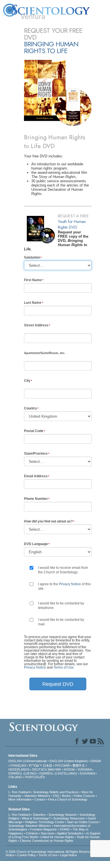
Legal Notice (68, 855)
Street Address (36, 325)
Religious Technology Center (44, 822)
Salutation (32, 257)
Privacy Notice (70, 584)
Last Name (32, 302)
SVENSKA (84, 769)
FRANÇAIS (18, 765)
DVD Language (36, 544)
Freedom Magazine (43, 829)
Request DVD (57, 684)
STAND (65, 829)
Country (30, 408)
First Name (33, 280)
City (27, 380)
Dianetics (39, 814)
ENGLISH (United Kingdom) (69, 761)
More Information (20, 799)
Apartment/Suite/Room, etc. (44, 353)
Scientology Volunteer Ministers (29, 825)
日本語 (47, 765)
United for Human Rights (57, 837)
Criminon (32, 833)
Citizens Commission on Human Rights (46, 840)
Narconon (47, 833)
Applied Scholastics (70, 833)
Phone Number (36, 498)
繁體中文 (78, 765)
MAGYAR (54, 769)
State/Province (36, 453)
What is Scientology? (36, 818)
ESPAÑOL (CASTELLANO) (58, 773)
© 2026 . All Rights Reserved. (50, 851)
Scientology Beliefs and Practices (55, 792)
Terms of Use (64, 667)
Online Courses (84, 795)
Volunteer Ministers (37, 795)
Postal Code (33, 431)
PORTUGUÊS (35, 777)
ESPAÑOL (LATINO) (22, 773)
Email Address (36, 476)
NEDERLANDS (18, 769)
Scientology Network (63, 814)
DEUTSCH (39, 769)
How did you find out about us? (48, 521)
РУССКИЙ (62, 765)
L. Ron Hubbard (19, 792)
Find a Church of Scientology (67, 799)
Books (66, 795)
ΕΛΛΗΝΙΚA (87, 773)
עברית (34, 765)
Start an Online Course (82, 822)
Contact (39, 799)
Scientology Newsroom (69, 818)
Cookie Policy (26, 855)
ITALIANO (15, 777)
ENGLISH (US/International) (27, 761)
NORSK (69, 769)
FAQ (56, 795)
